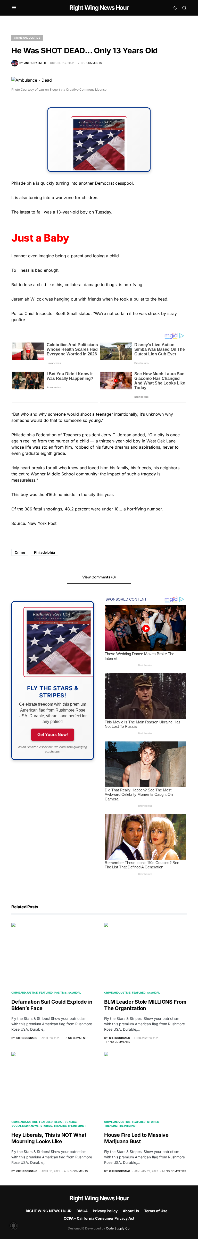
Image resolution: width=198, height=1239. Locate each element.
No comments (91, 62)
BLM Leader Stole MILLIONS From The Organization (145, 1005)
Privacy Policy (105, 1211)
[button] (14, 8)
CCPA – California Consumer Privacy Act (99, 1218)
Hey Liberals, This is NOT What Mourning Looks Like (48, 1138)
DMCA (82, 1211)
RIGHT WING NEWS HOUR (48, 1211)
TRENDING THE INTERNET (70, 1125)
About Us (131, 1211)
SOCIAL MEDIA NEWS (25, 1125)
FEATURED (46, 992)
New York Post (42, 523)
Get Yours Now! (52, 734)
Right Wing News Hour (98, 7)
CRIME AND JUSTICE (27, 37)
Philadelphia (44, 552)
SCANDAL (74, 992)
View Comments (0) (99, 577)
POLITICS (60, 992)
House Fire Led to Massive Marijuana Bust (136, 1138)
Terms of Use (155, 1211)
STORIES (46, 1125)
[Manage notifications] (13, 1225)
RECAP (58, 1121)
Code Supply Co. (118, 1228)
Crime (20, 552)
